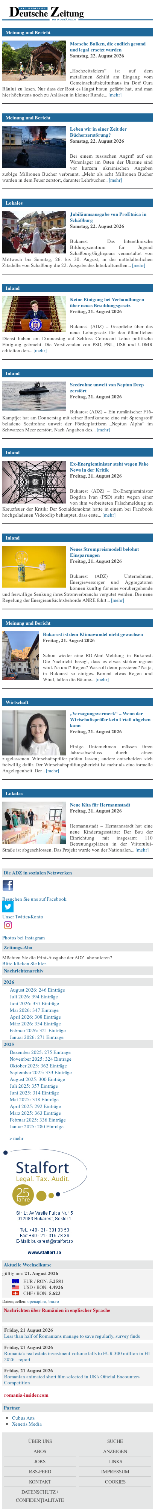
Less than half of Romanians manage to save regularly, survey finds (72, 1336)
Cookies (115, 1481)
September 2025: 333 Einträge (41, 1072)
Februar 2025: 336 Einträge (38, 1120)
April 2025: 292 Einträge (35, 1106)
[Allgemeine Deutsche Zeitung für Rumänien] (54, 13)
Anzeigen (115, 1451)
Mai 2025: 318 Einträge (34, 1099)
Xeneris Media (27, 1423)
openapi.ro (36, 1301)
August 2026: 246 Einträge (37, 990)
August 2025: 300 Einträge (37, 1079)
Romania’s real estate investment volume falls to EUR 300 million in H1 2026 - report (77, 1356)
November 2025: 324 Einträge (40, 1059)
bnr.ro (54, 1301)
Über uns (40, 1441)
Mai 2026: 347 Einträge (34, 1010)
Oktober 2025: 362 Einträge (38, 1066)
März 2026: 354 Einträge (35, 1024)
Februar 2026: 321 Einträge (38, 1030)
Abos (39, 1451)
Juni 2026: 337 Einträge (34, 1003)
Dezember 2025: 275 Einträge (40, 1052)
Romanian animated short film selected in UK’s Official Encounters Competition (72, 1379)
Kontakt (40, 1481)
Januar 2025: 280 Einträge (37, 1126)
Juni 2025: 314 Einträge (34, 1093)
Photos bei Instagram (23, 937)
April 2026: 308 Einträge (35, 1017)
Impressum (115, 1471)
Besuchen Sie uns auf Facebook (34, 898)
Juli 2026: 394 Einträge (34, 996)
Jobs (40, 1461)
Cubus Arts (23, 1417)
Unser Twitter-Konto (22, 916)
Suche (115, 1441)
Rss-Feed (40, 1471)
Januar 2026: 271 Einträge (37, 1037)
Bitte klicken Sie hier (24, 963)
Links (115, 1461)
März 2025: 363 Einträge (35, 1113)
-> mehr (15, 1138)
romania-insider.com (26, 1394)
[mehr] (114, 94)
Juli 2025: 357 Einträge (34, 1086)
